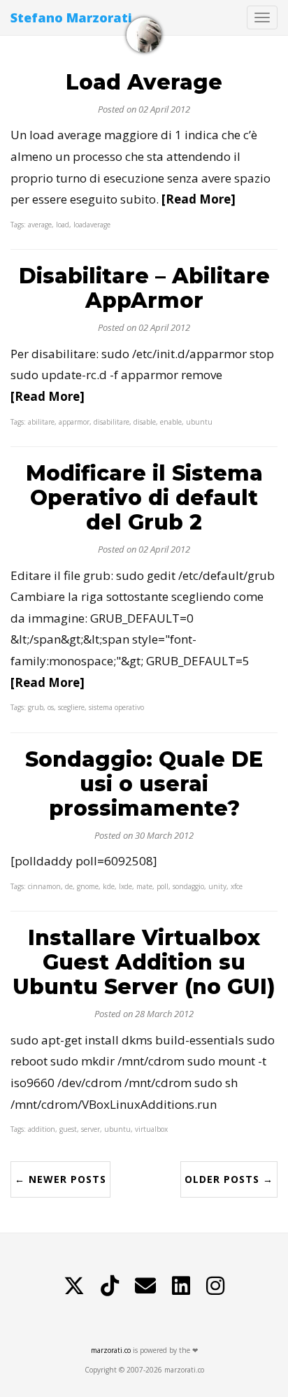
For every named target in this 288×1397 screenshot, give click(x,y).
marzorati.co (111, 1350)
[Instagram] (215, 1285)
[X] (74, 1285)
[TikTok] (110, 1285)
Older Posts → (229, 1179)
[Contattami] (145, 1285)
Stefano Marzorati (71, 17)
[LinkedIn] (181, 1285)
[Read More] (198, 199)
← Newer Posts (60, 1179)
